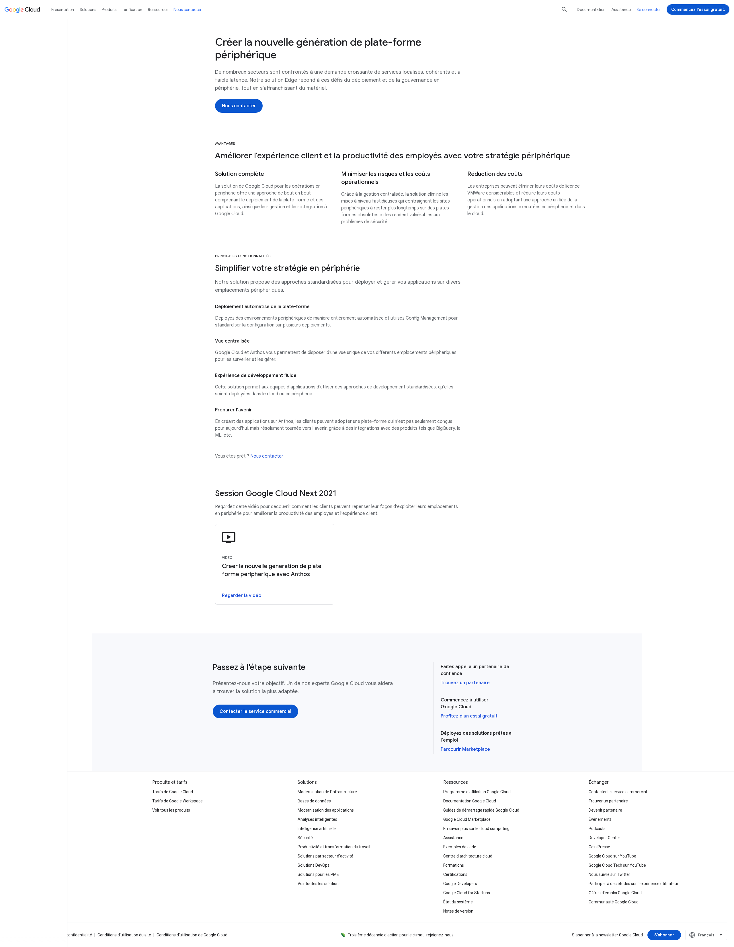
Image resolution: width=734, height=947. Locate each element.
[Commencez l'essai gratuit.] (698, 9)
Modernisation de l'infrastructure (327, 792)
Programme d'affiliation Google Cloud (477, 792)
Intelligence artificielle (317, 828)
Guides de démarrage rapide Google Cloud (481, 810)
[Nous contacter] (239, 106)
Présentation (62, 9)
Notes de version (458, 911)
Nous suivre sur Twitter (609, 874)
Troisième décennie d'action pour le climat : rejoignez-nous (401, 935)
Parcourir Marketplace (465, 749)
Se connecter (649, 9)
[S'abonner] (664, 935)
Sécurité (305, 837)
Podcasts (597, 828)
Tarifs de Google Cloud (172, 792)
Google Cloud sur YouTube (612, 856)
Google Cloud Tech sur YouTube (617, 865)
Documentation (591, 9)
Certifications (455, 874)
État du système (458, 902)
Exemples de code (459, 847)
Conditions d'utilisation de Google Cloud (192, 935)
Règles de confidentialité (70, 935)
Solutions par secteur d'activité (325, 856)
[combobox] (706, 935)
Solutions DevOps (313, 865)
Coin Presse (599, 847)
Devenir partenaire (605, 810)
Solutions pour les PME (318, 874)
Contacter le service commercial (618, 792)
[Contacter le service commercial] (255, 711)
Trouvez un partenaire (465, 683)
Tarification (132, 9)
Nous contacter (266, 456)
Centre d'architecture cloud (467, 856)
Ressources (158, 9)
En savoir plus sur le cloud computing (476, 828)
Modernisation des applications (326, 810)
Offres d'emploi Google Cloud (615, 892)
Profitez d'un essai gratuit (469, 716)
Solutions (88, 9)
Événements (600, 819)
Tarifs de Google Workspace (177, 801)
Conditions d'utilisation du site (124, 935)
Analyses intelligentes (317, 819)
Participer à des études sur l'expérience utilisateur (633, 883)
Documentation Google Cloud (469, 801)
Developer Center (604, 837)
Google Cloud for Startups (466, 892)
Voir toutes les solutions (319, 883)
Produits (109, 9)
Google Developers (460, 883)
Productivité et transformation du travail (334, 847)
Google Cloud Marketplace (467, 819)
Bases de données (314, 801)
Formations (453, 865)
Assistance (621, 9)
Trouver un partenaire (608, 801)
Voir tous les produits (171, 810)
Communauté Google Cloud (614, 902)
